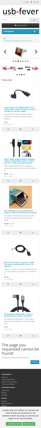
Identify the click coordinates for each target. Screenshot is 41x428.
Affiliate (4, 406)
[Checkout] (37, 2)
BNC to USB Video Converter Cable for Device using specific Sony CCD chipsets (19, 264)
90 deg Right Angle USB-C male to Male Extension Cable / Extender (18, 315)
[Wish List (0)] (31, 2)
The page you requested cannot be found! (17, 41)
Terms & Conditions (8, 384)
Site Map (4, 395)
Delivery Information (8, 380)
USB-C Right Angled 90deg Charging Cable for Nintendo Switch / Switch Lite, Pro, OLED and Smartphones (19, 161)
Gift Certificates (7, 403)
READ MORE (29, 424)
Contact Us (5, 390)
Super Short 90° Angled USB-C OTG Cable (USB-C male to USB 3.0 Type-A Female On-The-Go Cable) (20, 109)
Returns (4, 393)
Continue (35, 362)
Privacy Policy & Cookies (9, 382)
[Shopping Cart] (34, 2)
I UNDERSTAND (14, 424)
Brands (4, 401)
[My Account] (27, 2)
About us (5, 377)
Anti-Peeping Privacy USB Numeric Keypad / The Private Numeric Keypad (20, 212)
